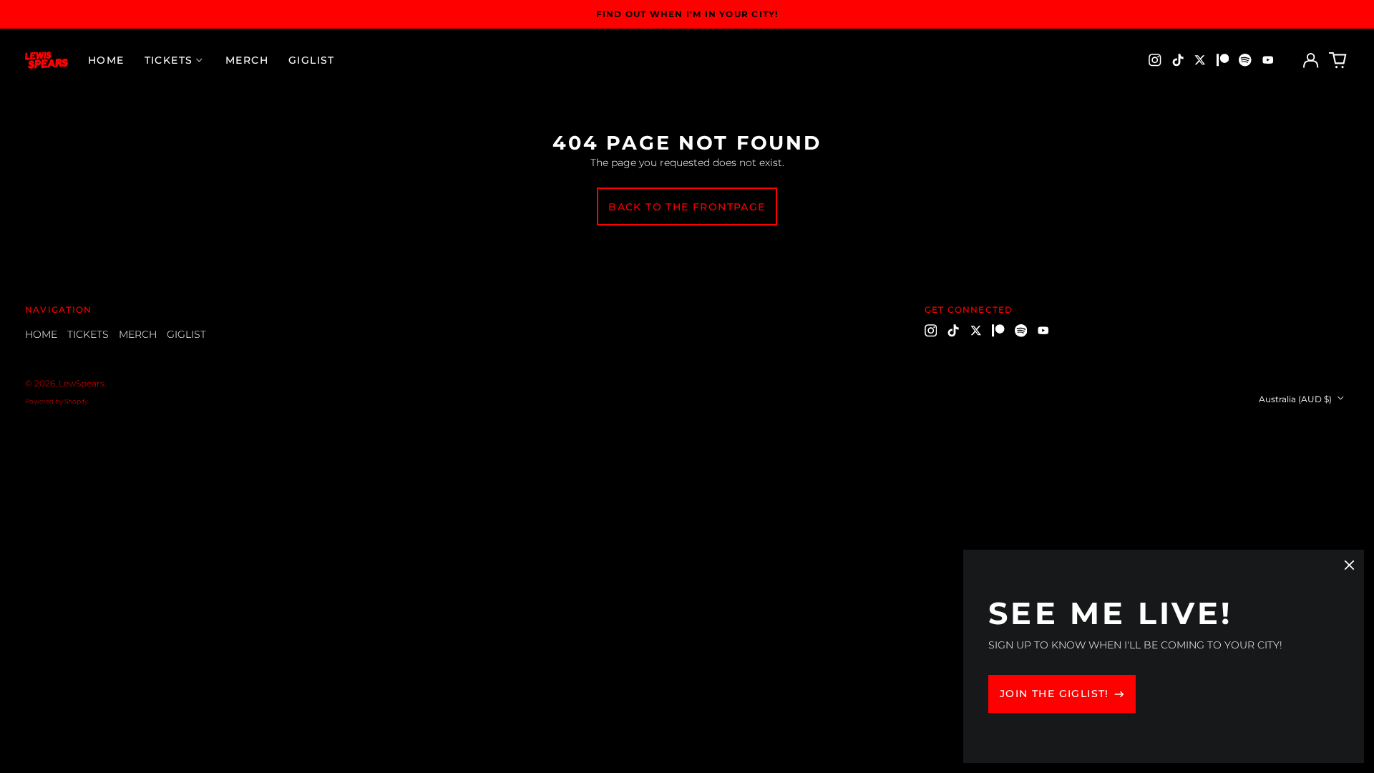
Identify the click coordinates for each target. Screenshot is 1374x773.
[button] (1338, 60)
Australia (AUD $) (1296, 399)
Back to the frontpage (686, 206)
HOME (106, 60)
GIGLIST (311, 60)
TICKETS (88, 334)
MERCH (246, 60)
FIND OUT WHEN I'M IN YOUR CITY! (687, 14)
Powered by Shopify (56, 401)
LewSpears (81, 383)
